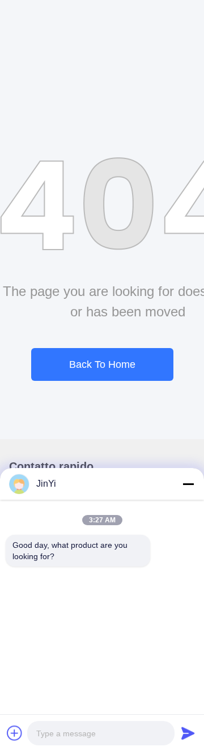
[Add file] (15, 732)
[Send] (188, 732)
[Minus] (188, 484)
